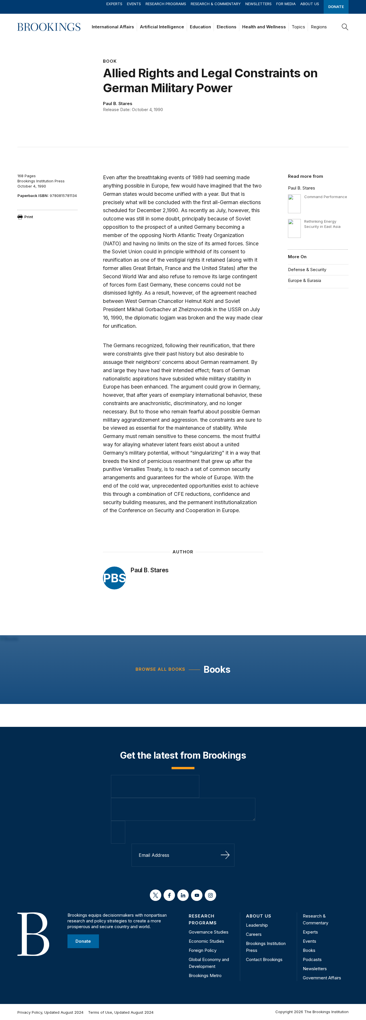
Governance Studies (208, 932)
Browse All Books (160, 669)
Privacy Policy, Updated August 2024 (50, 1012)
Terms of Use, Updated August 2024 (121, 1012)
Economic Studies (206, 941)
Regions (319, 26)
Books (217, 669)
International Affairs (113, 26)
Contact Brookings (264, 959)
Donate (336, 6)
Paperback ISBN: (33, 195)
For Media (286, 3)
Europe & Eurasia (304, 280)
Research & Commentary (216, 3)
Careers (254, 934)
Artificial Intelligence (162, 26)
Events (134, 3)
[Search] (345, 26)
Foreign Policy (202, 950)
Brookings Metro (205, 975)
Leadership (257, 925)
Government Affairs (322, 977)
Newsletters (258, 3)
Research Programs (166, 3)
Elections (226, 26)
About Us (309, 3)
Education (200, 26)
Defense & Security (307, 269)
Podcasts (312, 959)
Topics (298, 26)
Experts (114, 3)
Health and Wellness (264, 26)
